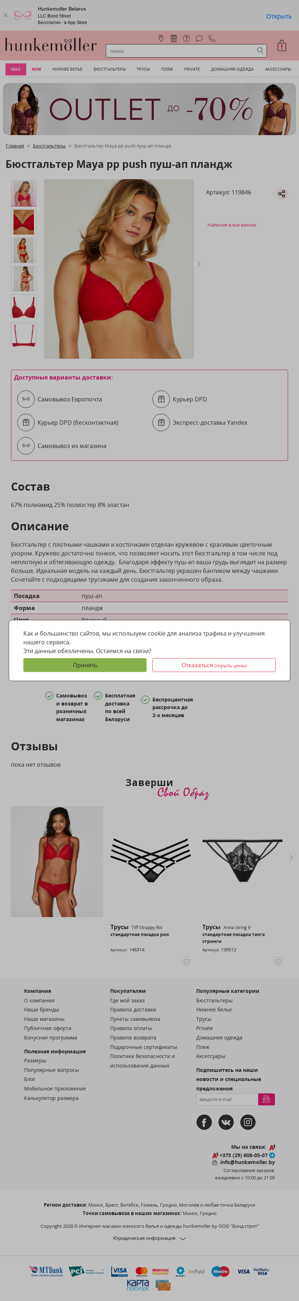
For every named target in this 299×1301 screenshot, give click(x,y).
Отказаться (214, 665)
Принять (85, 665)
